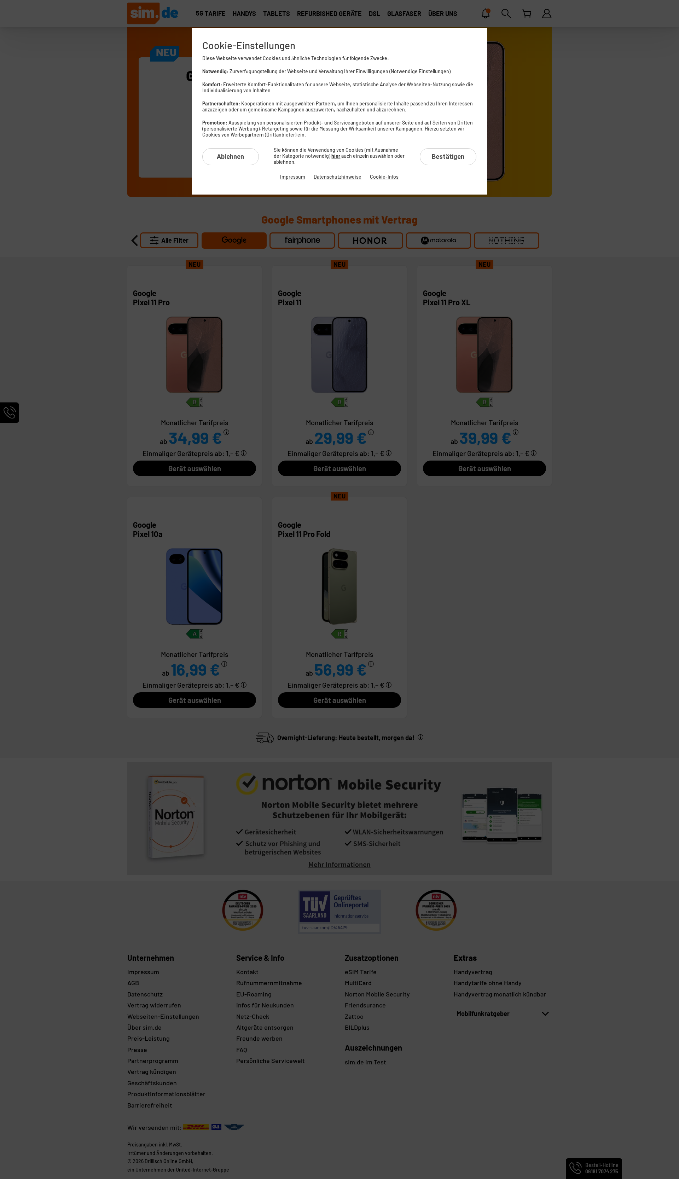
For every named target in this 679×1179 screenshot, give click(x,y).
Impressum (292, 177)
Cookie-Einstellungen (248, 45)
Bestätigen (448, 156)
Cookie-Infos (384, 177)
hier (335, 156)
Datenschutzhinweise (337, 177)
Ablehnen (230, 156)
